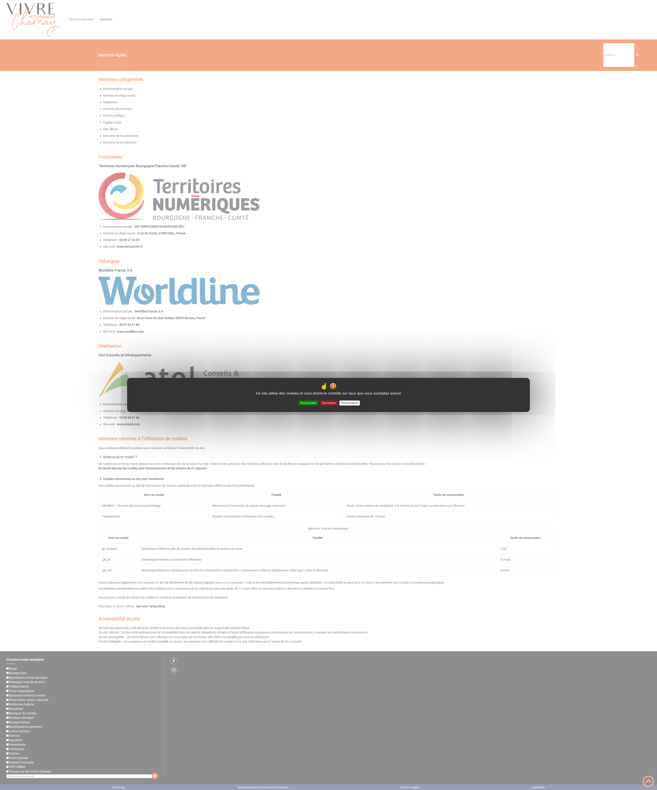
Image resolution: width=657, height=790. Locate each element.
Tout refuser (329, 403)
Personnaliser (349, 403)
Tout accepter (308, 403)
